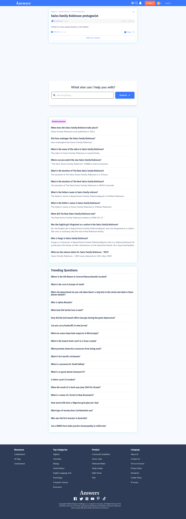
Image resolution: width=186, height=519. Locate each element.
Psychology (57, 478)
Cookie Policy (136, 478)
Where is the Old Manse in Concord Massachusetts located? (79, 276)
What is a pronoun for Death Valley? (68, 364)
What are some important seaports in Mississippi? (75, 333)
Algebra (56, 454)
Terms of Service (137, 464)
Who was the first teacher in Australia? (69, 418)
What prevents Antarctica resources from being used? (76, 348)
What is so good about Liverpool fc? (68, 372)
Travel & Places (64, 12)
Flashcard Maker (98, 464)
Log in (168, 3)
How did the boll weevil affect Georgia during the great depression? (83, 317)
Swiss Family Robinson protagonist (74, 16)
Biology (56, 464)
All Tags (17, 459)
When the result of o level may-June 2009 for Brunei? (76, 387)
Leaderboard (19, 454)
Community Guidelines (101, 454)
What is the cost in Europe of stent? (67, 284)
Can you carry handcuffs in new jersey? (69, 325)
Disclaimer (135, 473)
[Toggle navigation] (132, 3)
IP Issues (134, 482)
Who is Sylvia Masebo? (61, 302)
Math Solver (97, 473)
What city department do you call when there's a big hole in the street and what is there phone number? (92, 293)
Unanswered (19, 464)
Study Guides (97, 468)
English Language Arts (62, 473)
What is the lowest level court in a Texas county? (73, 341)
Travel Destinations (78, 12)
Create (149, 3)
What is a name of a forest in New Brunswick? (72, 395)
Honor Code (97, 459)
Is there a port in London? (63, 379)
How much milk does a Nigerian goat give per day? (75, 402)
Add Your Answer (93, 38)
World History (58, 468)
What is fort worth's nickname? (65, 356)
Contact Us (135, 459)
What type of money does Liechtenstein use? (72, 410)
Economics (57, 487)
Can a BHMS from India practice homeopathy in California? (78, 426)
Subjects (54, 12)
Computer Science (60, 482)
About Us (134, 454)
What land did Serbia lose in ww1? (67, 310)
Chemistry (57, 459)
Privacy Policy (136, 468)
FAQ (94, 478)
